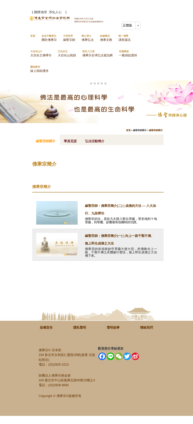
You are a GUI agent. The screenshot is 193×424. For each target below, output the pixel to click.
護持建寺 (39, 68)
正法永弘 (67, 53)
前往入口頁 (97, 53)
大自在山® (40, 53)
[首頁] (50, 20)
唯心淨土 (88, 37)
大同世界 (69, 37)
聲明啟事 (113, 327)
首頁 (32, 35)
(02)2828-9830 (58, 385)
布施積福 (128, 53)
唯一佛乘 (125, 37)
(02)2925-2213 (58, 364)
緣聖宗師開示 (156, 130)
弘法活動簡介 (94, 141)
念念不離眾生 (49, 37)
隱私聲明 (79, 327)
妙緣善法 (106, 37)
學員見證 (70, 141)
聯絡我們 (146, 327)
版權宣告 (46, 327)
